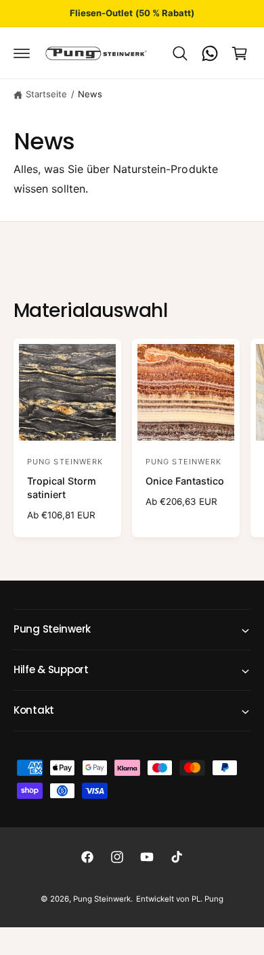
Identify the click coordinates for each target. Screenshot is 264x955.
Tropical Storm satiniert (61, 487)
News (90, 94)
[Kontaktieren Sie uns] (210, 53)
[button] (22, 53)
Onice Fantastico (185, 481)
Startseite (46, 94)
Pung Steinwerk (102, 899)
